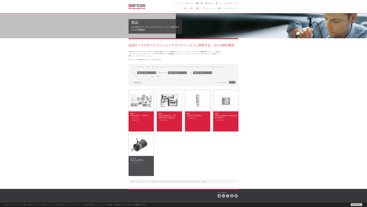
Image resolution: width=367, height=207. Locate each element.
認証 (191, 8)
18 (177, 181)
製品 (197, 8)
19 (179, 181)
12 (160, 181)
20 (182, 181)
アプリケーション (208, 8)
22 (188, 181)
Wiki (191, 3)
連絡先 (187, 3)
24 (193, 181)
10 (154, 181)
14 (166, 181)
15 (168, 181)
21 (185, 181)
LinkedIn (223, 196)
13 (163, 181)
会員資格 (201, 3)
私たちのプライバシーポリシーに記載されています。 (131, 205)
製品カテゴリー (163, 72)
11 (157, 181)
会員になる (210, 3)
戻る (133, 181)
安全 (152, 76)
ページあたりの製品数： (221, 82)
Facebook (227, 196)
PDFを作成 (137, 82)
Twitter (219, 196)
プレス (183, 3)
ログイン (220, 3)
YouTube (232, 196)
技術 (185, 8)
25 (196, 181)
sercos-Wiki (236, 196)
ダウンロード (176, 3)
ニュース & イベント (231, 8)
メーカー (134, 72)
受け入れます (356, 204)
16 (171, 181)
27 (202, 181)
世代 (191, 72)
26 (199, 181)
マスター (136, 76)
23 (191, 181)
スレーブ (145, 76)
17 (174, 181)
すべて (223, 67)
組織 (219, 8)
